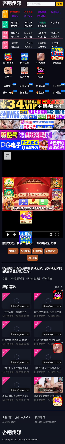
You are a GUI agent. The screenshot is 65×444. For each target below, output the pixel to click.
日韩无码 (28, 26)
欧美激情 (42, 26)
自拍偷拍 (42, 22)
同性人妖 (15, 36)
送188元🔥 (8, 92)
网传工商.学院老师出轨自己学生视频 (20, 340)
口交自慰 (28, 33)
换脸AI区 (28, 36)
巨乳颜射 (55, 47)
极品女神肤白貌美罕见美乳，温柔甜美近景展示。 (26, 396)
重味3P (15, 43)
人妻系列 (28, 43)
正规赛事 (24, 86)
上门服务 (32, 258)
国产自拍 (47, 278)
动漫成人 (55, 36)
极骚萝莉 (42, 43)
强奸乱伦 (42, 33)
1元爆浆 (57, 86)
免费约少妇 (50, 251)
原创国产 (15, 26)
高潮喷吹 (42, 47)
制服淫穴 (15, 33)
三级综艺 (42, 36)
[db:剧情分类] (17, 278)
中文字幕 (55, 22)
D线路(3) (25, 251)
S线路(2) (13, 251)
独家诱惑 (15, 47)
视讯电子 (24, 92)
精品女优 (55, 33)
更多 (57, 287)
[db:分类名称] (33, 278)
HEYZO (55, 43)
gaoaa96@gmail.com (45, 422)
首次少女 (28, 47)
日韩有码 (28, 22)
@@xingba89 (9, 422)
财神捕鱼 (57, 92)
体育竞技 (8, 86)
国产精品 (15, 22)
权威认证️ (40, 86)
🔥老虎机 (40, 92)
